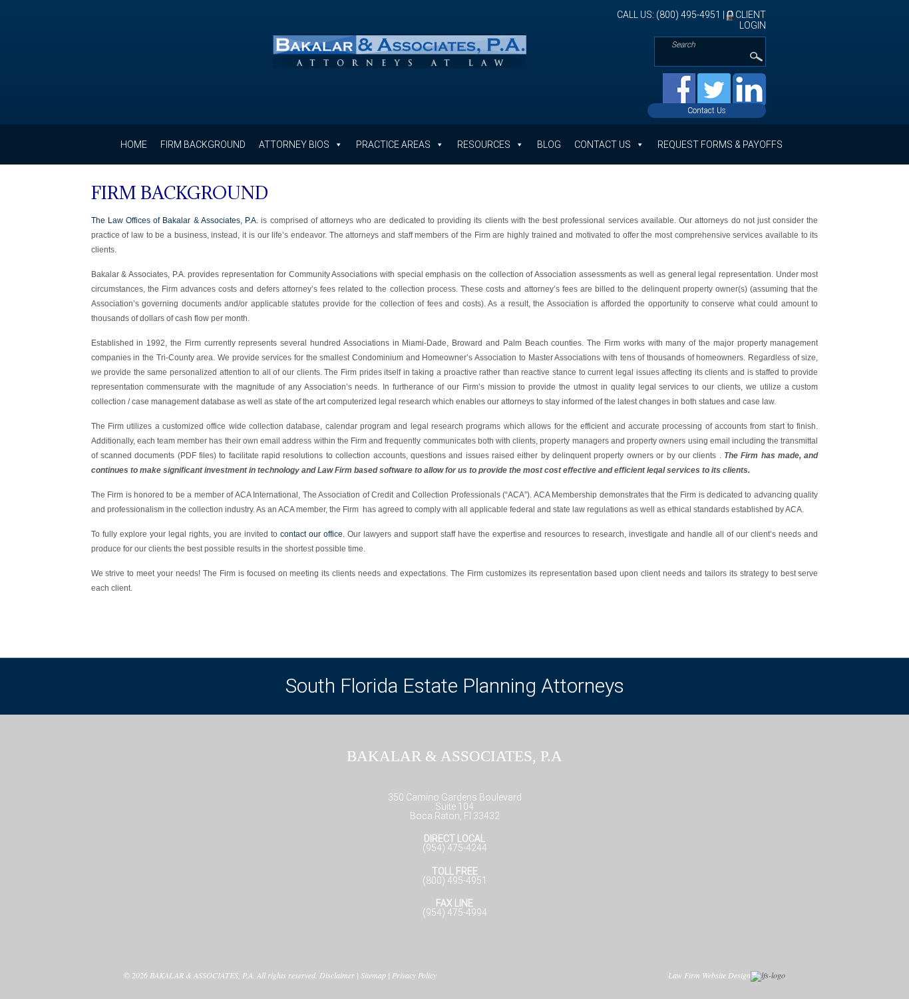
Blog (549, 144)
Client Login (749, 20)
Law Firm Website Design (709, 975)
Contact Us (706, 110)
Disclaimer (337, 975)
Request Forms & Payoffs (720, 144)
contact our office (311, 534)
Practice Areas (393, 144)
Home (133, 144)
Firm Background (203, 144)
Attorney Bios (294, 144)
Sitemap (373, 975)
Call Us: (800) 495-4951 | (672, 14)
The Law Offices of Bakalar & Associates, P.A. (175, 220)
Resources (483, 144)
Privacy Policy (414, 975)
